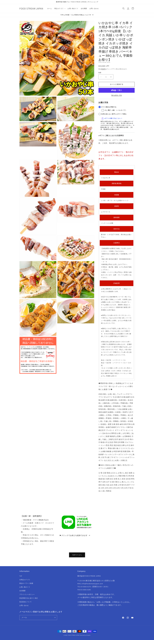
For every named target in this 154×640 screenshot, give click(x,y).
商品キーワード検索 (26, 583)
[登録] (54, 617)
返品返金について (25, 602)
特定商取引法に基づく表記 (28, 598)
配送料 (103, 69)
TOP (20, 576)
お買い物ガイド (24, 587)
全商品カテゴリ (24, 580)
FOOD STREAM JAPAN (73, 635)
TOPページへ (77, 555)
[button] (59, 8)
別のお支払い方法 (116, 95)
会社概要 (22, 591)
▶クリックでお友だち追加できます (73, 535)
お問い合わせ (24, 605)
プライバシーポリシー (27, 594)
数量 (99, 73)
